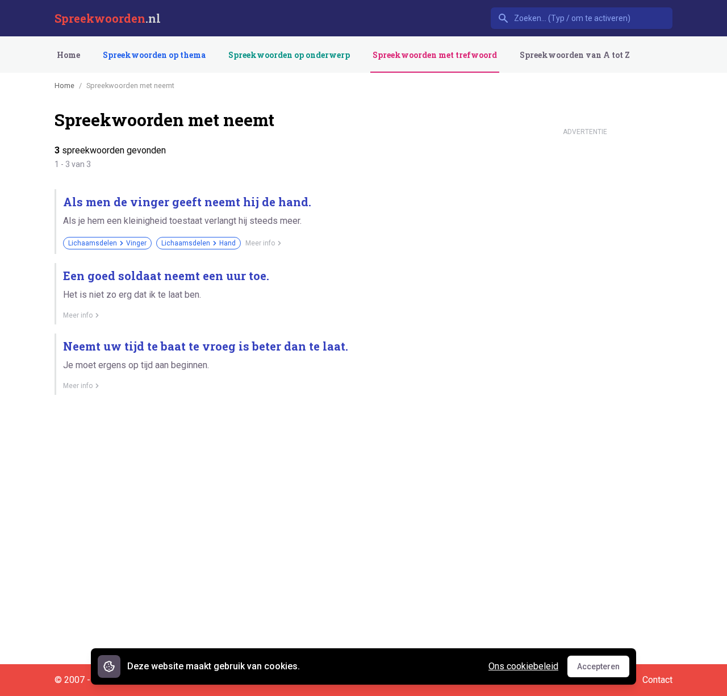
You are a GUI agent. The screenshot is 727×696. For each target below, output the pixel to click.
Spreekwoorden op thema (154, 54)
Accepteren (603, 669)
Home (68, 54)
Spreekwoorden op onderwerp (289, 54)
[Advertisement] (585, 311)
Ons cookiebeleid (523, 666)
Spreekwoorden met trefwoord (435, 54)
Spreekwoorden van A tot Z (575, 54)
